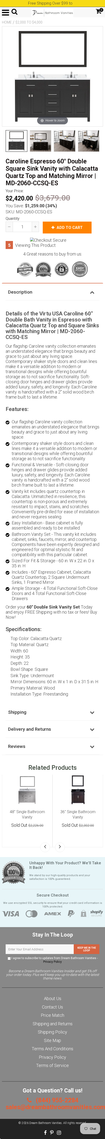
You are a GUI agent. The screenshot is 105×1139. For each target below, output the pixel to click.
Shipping (17, 712)
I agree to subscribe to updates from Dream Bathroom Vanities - (54, 959)
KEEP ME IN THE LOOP (86, 949)
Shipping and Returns (53, 1023)
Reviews (16, 746)
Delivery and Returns (29, 729)
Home (7, 22)
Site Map (52, 1040)
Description (20, 292)
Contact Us (52, 1007)
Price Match (52, 1015)
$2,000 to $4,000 (28, 22)
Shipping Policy (52, 1032)
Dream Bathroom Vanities (45, 1123)
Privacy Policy (52, 961)
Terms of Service (52, 1065)
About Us (52, 998)
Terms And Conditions (52, 1048)
